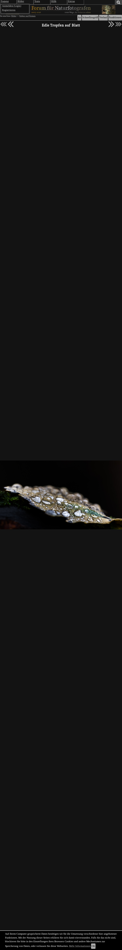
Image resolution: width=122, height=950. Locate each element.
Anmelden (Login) (11, 6)
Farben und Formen (27, 16)
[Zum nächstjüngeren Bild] (3, 24)
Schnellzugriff (90, 17)
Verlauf (103, 17)
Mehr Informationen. (80, 946)
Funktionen (115, 17)
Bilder (13, 16)
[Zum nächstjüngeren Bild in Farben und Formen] (10, 24)
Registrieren (8, 10)
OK (93, 946)
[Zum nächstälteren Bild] (118, 24)
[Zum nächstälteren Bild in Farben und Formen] (111, 24)
